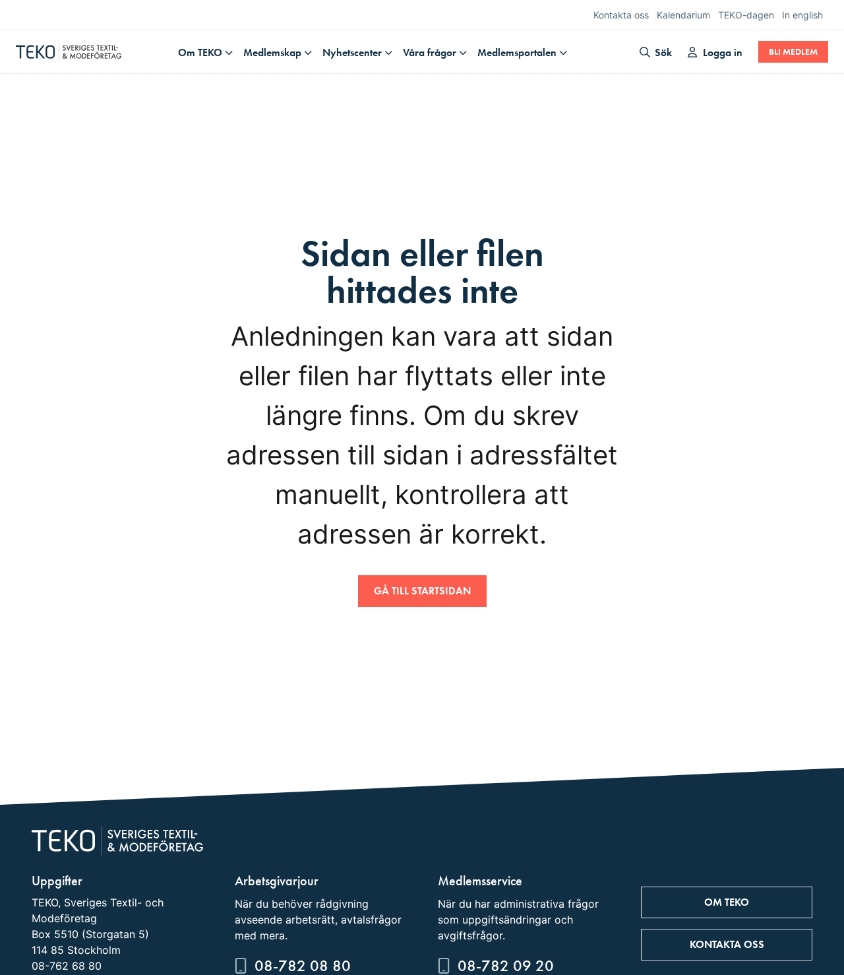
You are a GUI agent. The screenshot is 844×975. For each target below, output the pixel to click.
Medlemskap (272, 52)
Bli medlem (793, 51)
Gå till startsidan (422, 590)
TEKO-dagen (746, 14)
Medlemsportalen (517, 52)
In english (802, 14)
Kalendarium (683, 14)
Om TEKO (200, 52)
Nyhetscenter (352, 52)
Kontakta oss (621, 14)
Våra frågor (429, 52)
